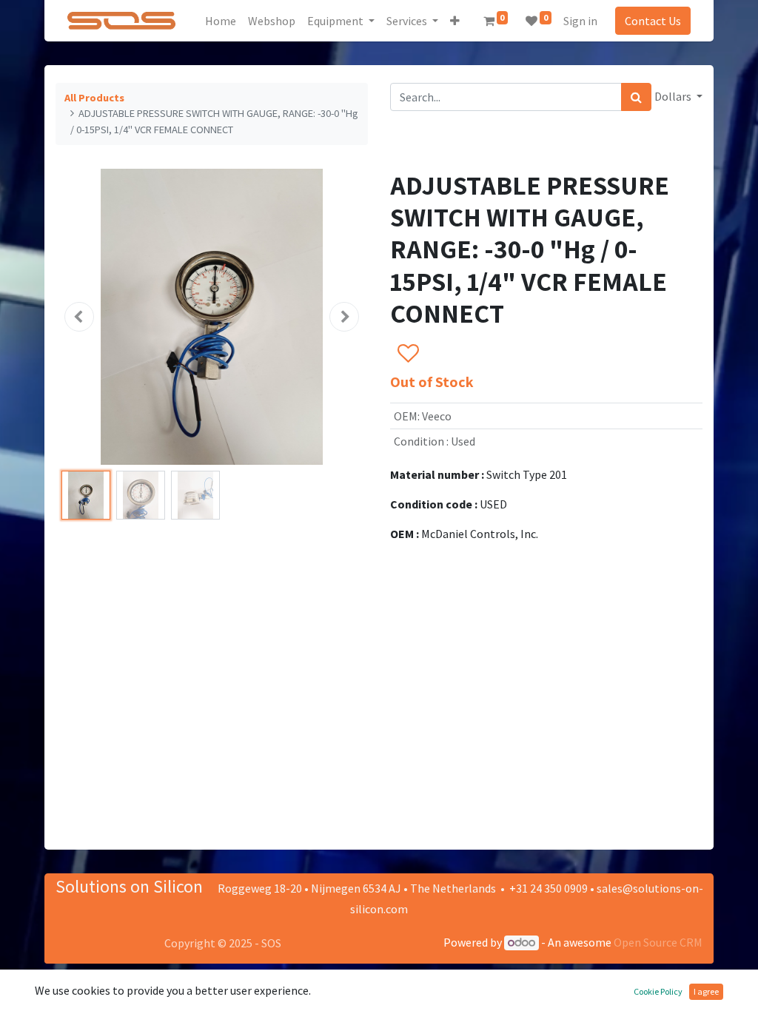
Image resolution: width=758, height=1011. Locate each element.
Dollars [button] (674, 96)
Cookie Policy (658, 991)
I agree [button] (706, 991)
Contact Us (653, 20)
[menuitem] (220, 21)
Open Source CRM (658, 942)
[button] (455, 21)
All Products (94, 97)
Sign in (580, 20)
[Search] (636, 97)
